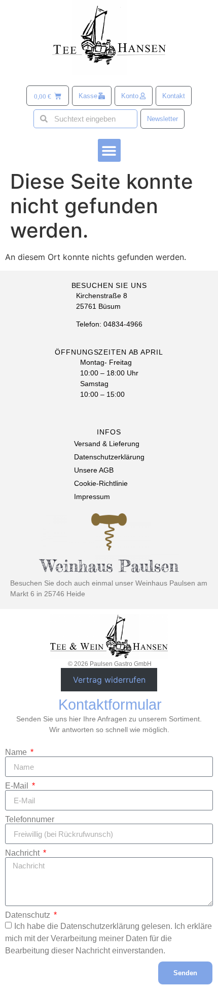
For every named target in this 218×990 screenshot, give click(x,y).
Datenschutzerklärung (109, 457)
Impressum (92, 496)
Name (17, 752)
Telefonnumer (29, 820)
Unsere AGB (94, 470)
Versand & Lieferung (106, 444)
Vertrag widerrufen (109, 680)
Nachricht (23, 853)
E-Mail (17, 786)
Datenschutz (28, 915)
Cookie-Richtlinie (101, 483)
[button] (109, 150)
